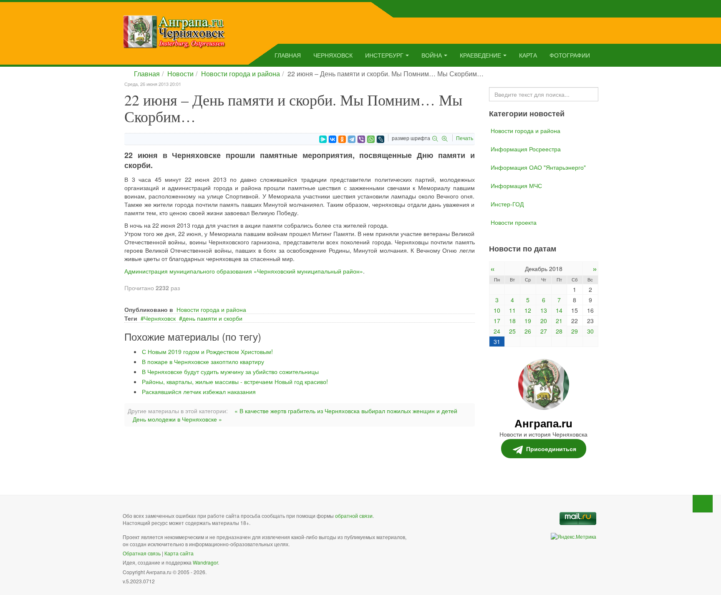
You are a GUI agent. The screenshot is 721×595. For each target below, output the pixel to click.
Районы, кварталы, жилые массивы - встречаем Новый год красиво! (235, 381)
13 (543, 310)
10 (497, 310)
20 (543, 320)
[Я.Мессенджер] (323, 139)
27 (543, 331)
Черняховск (333, 55)
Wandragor (205, 562)
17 (497, 320)
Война (431, 55)
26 (527, 331)
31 (497, 341)
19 (527, 320)
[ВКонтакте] (332, 139)
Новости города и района (240, 73)
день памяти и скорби (212, 318)
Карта (528, 55)
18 (512, 320)
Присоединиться (551, 448)
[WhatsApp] (371, 139)
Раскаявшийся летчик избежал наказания (199, 391)
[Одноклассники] (342, 139)
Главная (288, 55)
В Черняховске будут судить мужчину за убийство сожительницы (230, 371)
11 (512, 310)
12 (527, 310)
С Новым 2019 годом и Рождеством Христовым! (207, 351)
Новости (180, 73)
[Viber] (361, 139)
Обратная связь (142, 553)
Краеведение (480, 55)
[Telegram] (351, 139)
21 (559, 320)
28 (559, 331)
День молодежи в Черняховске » (177, 419)
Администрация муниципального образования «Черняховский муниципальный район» (243, 271)
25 (512, 331)
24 (497, 331)
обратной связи (354, 515)
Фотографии (570, 55)
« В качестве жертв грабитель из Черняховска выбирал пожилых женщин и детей (345, 411)
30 (590, 331)
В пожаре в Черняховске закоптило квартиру (203, 361)
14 (559, 310)
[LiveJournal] (380, 139)
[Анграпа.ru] (174, 31)
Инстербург (384, 55)
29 (574, 331)
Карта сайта (179, 553)
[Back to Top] (703, 503)
